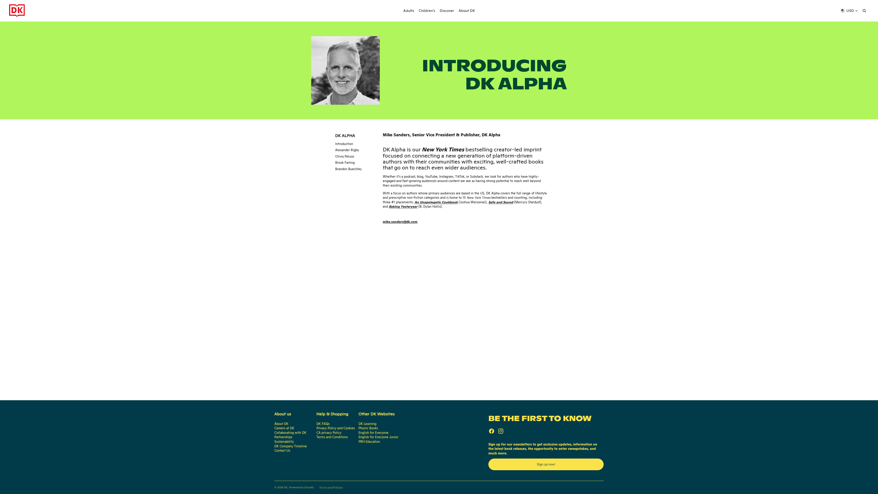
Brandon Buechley (348, 169)
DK (286, 487)
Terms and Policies (331, 487)
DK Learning (367, 424)
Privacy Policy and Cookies (335, 428)
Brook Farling (345, 163)
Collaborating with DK (290, 433)
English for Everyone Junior (378, 437)
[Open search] (864, 11)
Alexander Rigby (347, 150)
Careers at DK (284, 428)
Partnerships (283, 437)
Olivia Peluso (344, 156)
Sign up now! (546, 464)
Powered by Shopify (301, 487)
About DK (281, 424)
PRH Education (369, 442)
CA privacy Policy (328, 433)
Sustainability (284, 442)
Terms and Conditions (332, 437)
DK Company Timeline (290, 446)
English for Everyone (373, 433)
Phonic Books (368, 428)
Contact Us (282, 450)
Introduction (344, 144)
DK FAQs (322, 424)
